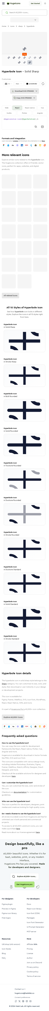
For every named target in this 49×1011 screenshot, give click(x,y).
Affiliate (32, 944)
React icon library (34, 908)
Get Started (35, 3)
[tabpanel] (24, 123)
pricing (15, 141)
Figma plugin (7, 904)
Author (30, 958)
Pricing (30, 949)
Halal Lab (19, 1006)
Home (4, 26)
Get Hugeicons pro (24, 884)
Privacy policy (33, 967)
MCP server (31, 931)
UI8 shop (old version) (11, 944)
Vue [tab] (42, 108)
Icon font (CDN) (33, 913)
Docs (43, 141)
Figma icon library (9, 913)
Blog (4, 953)
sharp (20, 26)
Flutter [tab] (24, 113)
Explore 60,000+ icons (13, 717)
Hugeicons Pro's (18, 709)
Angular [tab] (40, 113)
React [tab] (17, 108)
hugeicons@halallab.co (24, 993)
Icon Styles (6, 949)
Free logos (6, 918)
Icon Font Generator (35, 922)
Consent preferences (22, 997)
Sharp (4, 683)
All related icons (10, 295)
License (30, 953)
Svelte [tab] (9, 113)
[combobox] (24, 19)
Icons (12, 26)
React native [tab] (30, 108)
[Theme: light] (45, 3)
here (13, 776)
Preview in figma (9, 908)
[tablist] (24, 110)
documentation (20, 792)
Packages (31, 918)
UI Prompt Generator (35, 927)
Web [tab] (6, 108)
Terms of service (33, 976)
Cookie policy (32, 971)
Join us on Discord (34, 962)
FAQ (3, 958)
